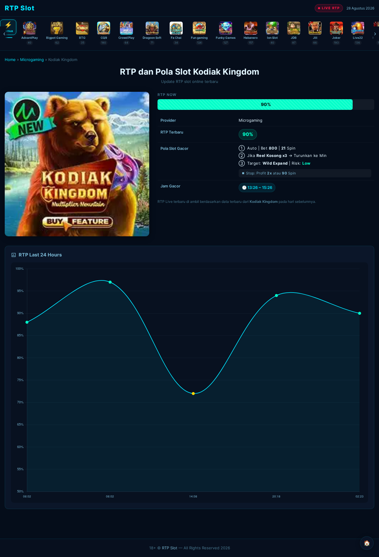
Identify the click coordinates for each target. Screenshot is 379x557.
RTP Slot (169, 547)
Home (10, 59)
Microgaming (32, 59)
